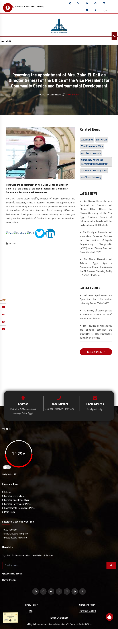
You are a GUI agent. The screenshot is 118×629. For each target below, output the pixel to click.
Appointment (87, 139)
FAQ (31, 611)
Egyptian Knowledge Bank (16, 500)
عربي (104, 10)
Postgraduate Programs (15, 537)
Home (42, 94)
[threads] (95, 10)
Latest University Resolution (96, 353)
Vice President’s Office (92, 146)
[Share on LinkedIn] (50, 233)
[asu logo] (59, 25)
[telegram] (86, 10)
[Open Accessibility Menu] (7, 7)
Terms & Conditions (59, 617)
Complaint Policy (87, 604)
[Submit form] (111, 565)
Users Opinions (9, 580)
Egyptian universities (14, 496)
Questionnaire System (12, 573)
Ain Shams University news (94, 170)
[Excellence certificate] (10, 617)
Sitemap (8, 492)
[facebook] (70, 3)
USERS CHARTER (87, 611)
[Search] (114, 36)
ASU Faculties (11, 529)
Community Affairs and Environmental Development (94, 161)
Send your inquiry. (94, 409)
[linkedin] (104, 3)
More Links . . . (11, 512)
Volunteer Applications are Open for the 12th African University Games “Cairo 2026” (96, 299)
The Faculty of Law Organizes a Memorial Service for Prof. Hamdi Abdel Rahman (96, 314)
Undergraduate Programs (16, 533)
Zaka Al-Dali (101, 139)
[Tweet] (40, 233)
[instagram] (95, 3)
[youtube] (86, 3)
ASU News (55, 94)
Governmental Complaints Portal (19, 508)
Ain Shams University (91, 153)
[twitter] (78, 3)
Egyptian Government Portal (17, 504)
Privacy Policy (31, 604)
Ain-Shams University (91, 177)
